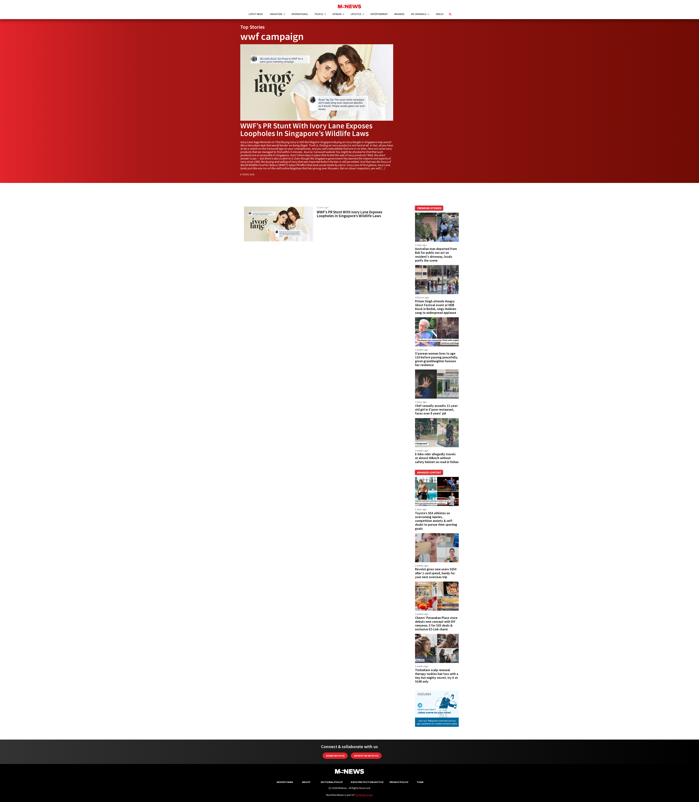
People (319, 14)
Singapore (276, 14)
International (300, 14)
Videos (440, 14)
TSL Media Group (364, 795)
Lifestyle (356, 14)
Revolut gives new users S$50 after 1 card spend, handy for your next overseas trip (435, 573)
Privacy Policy (399, 782)
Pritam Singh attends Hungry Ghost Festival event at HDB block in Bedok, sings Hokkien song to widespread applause (435, 307)
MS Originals (418, 14)
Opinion (336, 14)
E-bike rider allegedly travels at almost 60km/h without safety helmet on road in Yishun (437, 458)
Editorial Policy (332, 782)
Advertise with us (366, 755)
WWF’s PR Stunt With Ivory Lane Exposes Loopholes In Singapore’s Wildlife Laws (306, 129)
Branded (399, 14)
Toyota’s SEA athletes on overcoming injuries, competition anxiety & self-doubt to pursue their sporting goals (436, 521)
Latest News (256, 14)
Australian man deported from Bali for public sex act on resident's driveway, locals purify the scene (436, 254)
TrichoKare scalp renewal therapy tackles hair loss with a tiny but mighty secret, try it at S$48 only (436, 676)
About (306, 782)
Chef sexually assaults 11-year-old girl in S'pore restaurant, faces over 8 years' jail (436, 409)
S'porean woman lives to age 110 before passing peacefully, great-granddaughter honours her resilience (436, 359)
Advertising (285, 782)
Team (420, 782)
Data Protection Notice (367, 782)
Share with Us (335, 755)
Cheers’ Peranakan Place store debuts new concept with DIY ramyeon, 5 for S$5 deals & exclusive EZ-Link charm (436, 623)
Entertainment (379, 14)
